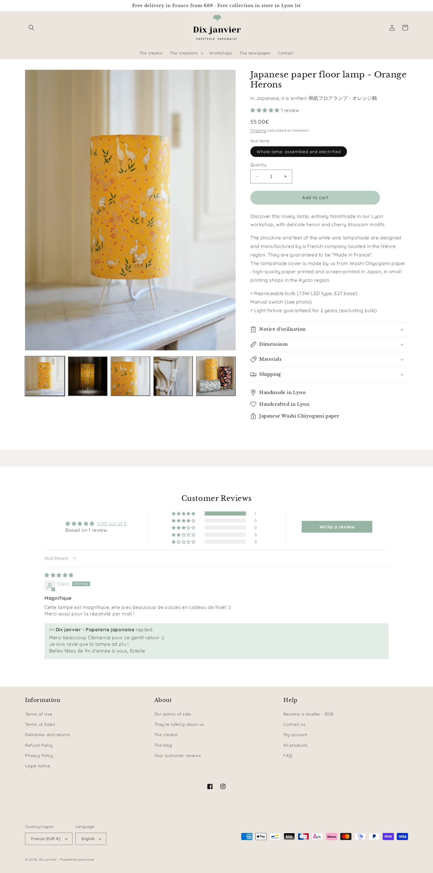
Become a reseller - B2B (308, 714)
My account (295, 734)
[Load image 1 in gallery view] (45, 376)
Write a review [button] (337, 527)
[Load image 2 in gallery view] (88, 376)
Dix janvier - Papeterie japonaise (66, 859)
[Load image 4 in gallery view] (173, 376)
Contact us (294, 724)
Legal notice (37, 765)
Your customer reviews (177, 755)
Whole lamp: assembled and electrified (299, 151)
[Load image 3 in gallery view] (130, 376)
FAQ (287, 755)
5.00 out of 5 (112, 523)
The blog (163, 745)
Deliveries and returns (47, 734)
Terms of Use (38, 714)
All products (295, 745)
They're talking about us (179, 724)
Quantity (258, 164)
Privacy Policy (39, 755)
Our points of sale (172, 714)
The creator (166, 734)
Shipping (258, 130)
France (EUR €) (46, 838)
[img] (59, 575)
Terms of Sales (40, 724)
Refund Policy (39, 745)
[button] (31, 27)
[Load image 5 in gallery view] (216, 376)
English (88, 838)
